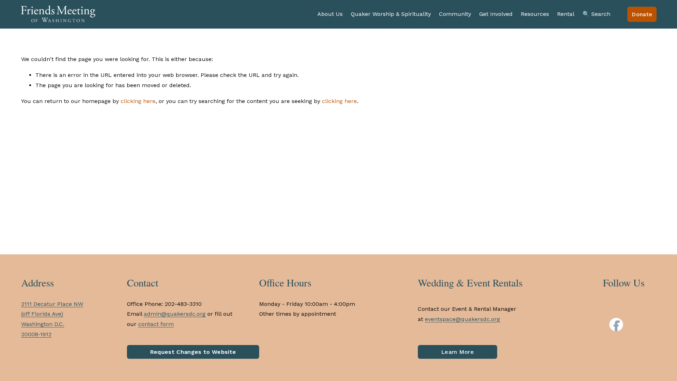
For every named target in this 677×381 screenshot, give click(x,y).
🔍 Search (596, 14)
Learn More (457, 352)
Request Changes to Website (193, 352)
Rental (565, 14)
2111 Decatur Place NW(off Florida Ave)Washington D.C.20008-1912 (52, 319)
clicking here (138, 101)
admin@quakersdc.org (175, 313)
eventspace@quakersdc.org (462, 319)
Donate (642, 14)
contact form (156, 324)
